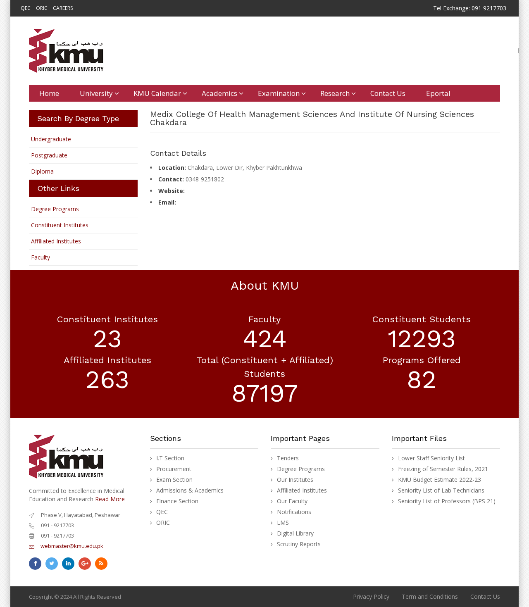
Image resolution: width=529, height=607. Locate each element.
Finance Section (177, 501)
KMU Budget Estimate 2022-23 (439, 479)
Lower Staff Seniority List (431, 458)
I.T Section (170, 458)
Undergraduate (51, 139)
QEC (26, 8)
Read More (110, 499)
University (96, 93)
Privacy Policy (371, 596)
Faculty (40, 257)
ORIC (42, 8)
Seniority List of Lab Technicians (441, 490)
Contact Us (387, 93)
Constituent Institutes (59, 225)
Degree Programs (55, 209)
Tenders (288, 458)
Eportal (438, 93)
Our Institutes (295, 479)
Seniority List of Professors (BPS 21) (447, 501)
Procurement (173, 469)
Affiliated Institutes (56, 241)
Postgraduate (49, 155)
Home (49, 93)
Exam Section (174, 479)
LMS (283, 522)
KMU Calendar (157, 93)
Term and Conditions (430, 596)
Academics (219, 93)
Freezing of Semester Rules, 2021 (443, 469)
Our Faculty (292, 501)
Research (335, 93)
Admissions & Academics (190, 490)
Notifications (294, 512)
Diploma (42, 171)
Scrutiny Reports (299, 544)
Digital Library (295, 533)
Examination (279, 93)
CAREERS (63, 8)
